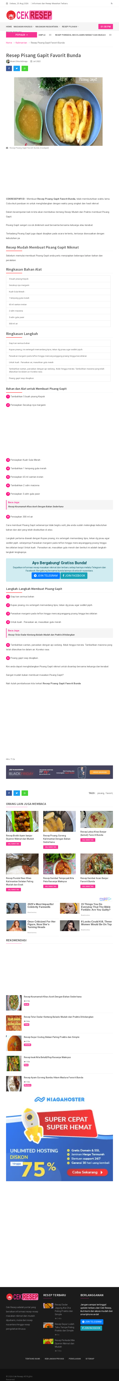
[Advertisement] (59, 175)
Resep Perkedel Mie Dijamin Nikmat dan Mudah (64, 35)
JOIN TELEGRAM (47, 575)
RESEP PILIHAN (69, 26)
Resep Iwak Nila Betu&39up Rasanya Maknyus (47, 1057)
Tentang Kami (32, 1359)
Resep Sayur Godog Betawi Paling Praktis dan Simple (51, 1037)
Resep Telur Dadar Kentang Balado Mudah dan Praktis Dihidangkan (41, 634)
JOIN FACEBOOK (74, 575)
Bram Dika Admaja (18, 61)
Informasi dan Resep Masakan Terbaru (50, 3)
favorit (109, 793)
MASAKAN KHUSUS (23, 26)
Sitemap (90, 1359)
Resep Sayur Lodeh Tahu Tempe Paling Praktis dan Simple (64, 1327)
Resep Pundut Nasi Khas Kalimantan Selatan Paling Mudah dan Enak (19, 881)
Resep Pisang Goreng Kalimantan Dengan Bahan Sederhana (57, 838)
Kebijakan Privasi (54, 1359)
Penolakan (75, 1359)
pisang (34, 396)
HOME (9, 26)
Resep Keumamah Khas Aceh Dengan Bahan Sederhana (35, 506)
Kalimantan (21, 43)
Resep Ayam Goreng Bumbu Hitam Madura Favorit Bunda (53, 1077)
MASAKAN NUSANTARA (47, 26)
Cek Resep (18, 1376)
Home (9, 43)
